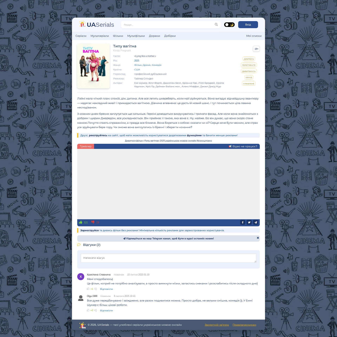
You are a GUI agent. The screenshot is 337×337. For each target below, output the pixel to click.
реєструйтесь (98, 135)
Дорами (154, 35)
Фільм (137, 65)
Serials (100, 24)
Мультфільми (136, 35)
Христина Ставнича (99, 274)
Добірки (170, 35)
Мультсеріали (100, 35)
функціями (194, 135)
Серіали (80, 35)
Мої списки (254, 35)
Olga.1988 (92, 296)
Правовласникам (244, 324)
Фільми (118, 35)
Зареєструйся (89, 230)
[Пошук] (216, 24)
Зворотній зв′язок (217, 324)
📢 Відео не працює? (243, 146)
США (137, 69)
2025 (136, 60)
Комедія (156, 65)
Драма (147, 65)
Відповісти (106, 289)
